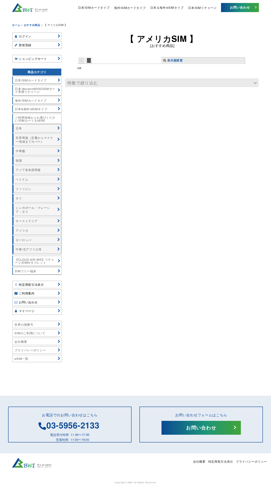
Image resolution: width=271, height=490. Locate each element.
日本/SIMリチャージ (202, 7)
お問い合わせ (240, 7)
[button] (162, 82)
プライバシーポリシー (251, 461)
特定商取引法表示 (220, 461)
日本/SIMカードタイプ (94, 7)
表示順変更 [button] (175, 60)
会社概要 (199, 461)
